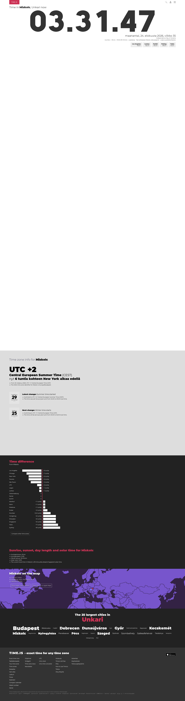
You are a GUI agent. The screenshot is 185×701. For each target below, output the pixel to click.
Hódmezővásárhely (131, 628)
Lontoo (147, 44)
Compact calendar (15, 682)
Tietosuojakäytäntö (78, 664)
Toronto (11, 479)
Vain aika (12, 672)
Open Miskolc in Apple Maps (42, 585)
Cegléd (55, 628)
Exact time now (14, 658)
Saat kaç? (107, 693)
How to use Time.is (62, 666)
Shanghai (12, 519)
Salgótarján (85, 633)
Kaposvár (143, 628)
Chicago (12, 473)
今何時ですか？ (100, 693)
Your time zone (14, 664)
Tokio (172, 44)
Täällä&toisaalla (14, 661)
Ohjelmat (28, 658)
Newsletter (28, 666)
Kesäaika (12, 669)
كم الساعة (52, 693)
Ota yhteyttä (60, 672)
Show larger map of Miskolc (20, 585)
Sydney (11, 527)
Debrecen (69, 628)
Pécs (75, 633)
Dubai (11, 510)
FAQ (57, 664)
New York (12, 476)
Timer (11, 677)
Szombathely (128, 633)
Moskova (12, 507)
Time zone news (30, 664)
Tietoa (58, 669)
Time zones (13, 666)
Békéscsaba (46, 628)
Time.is (14, 2)
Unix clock (42, 661)
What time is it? (13, 693)
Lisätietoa (132, 40)
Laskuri (11, 674)
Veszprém (169, 633)
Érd (97, 638)
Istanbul (12, 501)
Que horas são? (74, 693)
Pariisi (155, 44)
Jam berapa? (82, 693)
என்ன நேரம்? (113, 693)
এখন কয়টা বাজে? (58, 693)
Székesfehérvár (144, 633)
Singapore (12, 522)
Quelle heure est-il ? (44, 693)
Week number (14, 685)
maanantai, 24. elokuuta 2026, (150, 35)
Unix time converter (45, 664)
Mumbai (12, 513)
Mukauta (58, 658)
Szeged (103, 633)
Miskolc (19, 633)
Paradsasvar (63, 633)
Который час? (65, 693)
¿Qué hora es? (34, 693)
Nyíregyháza (47, 633)
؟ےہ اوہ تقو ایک (120, 693)
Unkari (92, 619)
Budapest (26, 628)
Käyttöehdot (76, 661)
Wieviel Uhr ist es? (90, 693)
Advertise (75, 658)
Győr (119, 628)
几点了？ (20, 693)
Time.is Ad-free (60, 661)
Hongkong (12, 516)
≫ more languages (129, 693)
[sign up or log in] (170, 3)
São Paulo (12, 482)
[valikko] (175, 2)
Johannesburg (14, 493)
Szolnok (115, 633)
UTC (10, 485)
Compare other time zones (20, 534)
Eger (110, 628)
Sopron (93, 633)
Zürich (11, 499)
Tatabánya (159, 633)
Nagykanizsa (32, 633)
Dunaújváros (94, 628)
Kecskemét (160, 628)
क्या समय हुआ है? (26, 693)
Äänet (11, 688)
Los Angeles (136, 44)
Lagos (11, 488)
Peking (163, 44)
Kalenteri (12, 680)
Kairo (11, 504)
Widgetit (28, 661)
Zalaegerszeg (90, 638)
